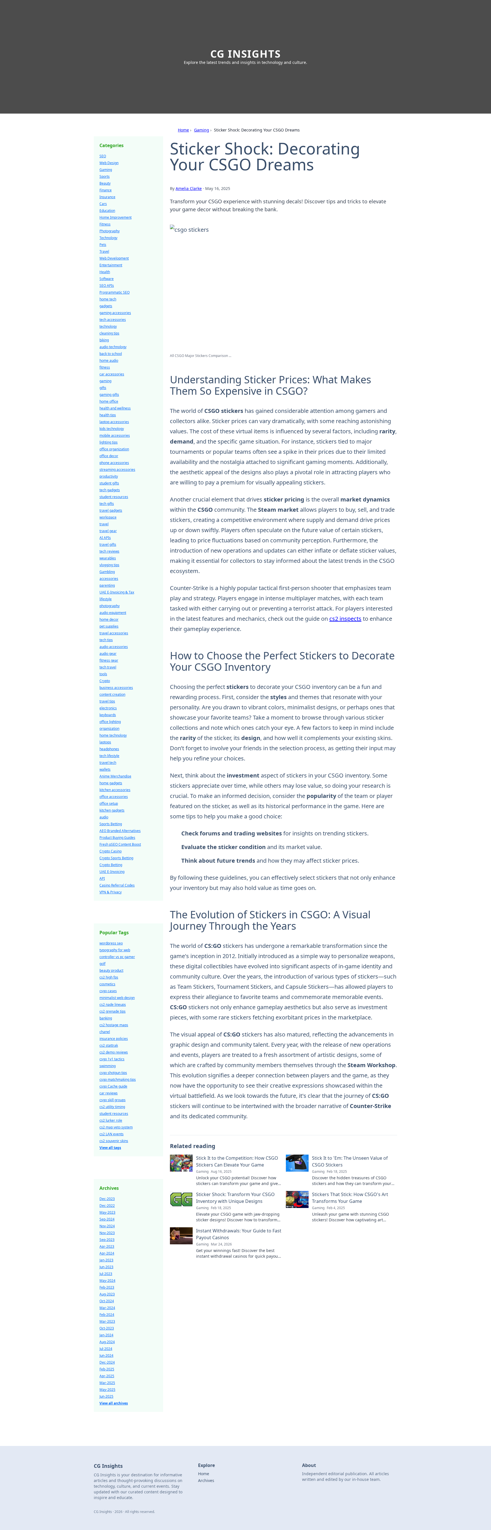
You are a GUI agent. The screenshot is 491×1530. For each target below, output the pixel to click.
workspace (107, 517)
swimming (107, 1065)
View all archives (113, 1403)
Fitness (105, 224)
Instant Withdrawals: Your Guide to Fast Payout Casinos (238, 1234)
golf (102, 963)
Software (106, 278)
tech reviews (109, 551)
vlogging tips (109, 565)
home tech (107, 299)
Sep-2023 (107, 1239)
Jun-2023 (106, 1266)
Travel (104, 251)
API (102, 878)
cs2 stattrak (108, 1045)
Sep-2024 (107, 1219)
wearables (107, 558)
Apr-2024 (106, 1253)
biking (104, 340)
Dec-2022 (107, 1205)
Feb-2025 (106, 1369)
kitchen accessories (114, 789)
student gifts (109, 483)
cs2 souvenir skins (113, 1140)
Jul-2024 (105, 1348)
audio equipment (112, 612)
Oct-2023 (106, 1328)
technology (108, 326)
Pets (102, 244)
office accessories (113, 796)
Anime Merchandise (115, 776)
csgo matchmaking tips (117, 1079)
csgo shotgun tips (113, 1072)
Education (107, 210)
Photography (109, 231)
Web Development (114, 258)
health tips (107, 415)
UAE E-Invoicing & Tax (116, 592)
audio (103, 817)
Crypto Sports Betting (116, 858)
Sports (104, 176)
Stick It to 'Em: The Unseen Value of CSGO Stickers (350, 1161)
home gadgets (110, 783)
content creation (112, 694)
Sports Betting (110, 824)
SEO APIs (106, 285)
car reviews (108, 1093)
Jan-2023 (106, 1260)
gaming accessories (115, 312)
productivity (108, 476)
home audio (108, 360)
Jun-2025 (106, 1396)
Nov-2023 (107, 1232)
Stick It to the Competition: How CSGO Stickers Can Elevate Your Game (237, 1161)
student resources (113, 496)
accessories (108, 578)
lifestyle (105, 599)
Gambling (107, 571)
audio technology (112, 346)
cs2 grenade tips (112, 1011)
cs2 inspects (345, 618)
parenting (107, 585)
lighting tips (108, 442)
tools (103, 674)
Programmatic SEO (114, 292)
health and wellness (115, 408)
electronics (108, 708)
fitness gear (108, 660)
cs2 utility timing (112, 1106)
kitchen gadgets (111, 810)
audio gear (107, 653)
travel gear (108, 530)
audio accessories (113, 646)
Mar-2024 (107, 1307)
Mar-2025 (107, 1382)
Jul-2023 (105, 1273)
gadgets (105, 306)
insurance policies (113, 1038)
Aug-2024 (107, 1341)
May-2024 (107, 1280)
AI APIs (105, 537)
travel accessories (113, 633)
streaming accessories (117, 469)
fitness (104, 367)
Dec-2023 (107, 1198)
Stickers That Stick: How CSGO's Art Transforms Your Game (350, 1197)
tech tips (106, 640)
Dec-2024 (107, 1362)
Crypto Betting (110, 864)
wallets (105, 769)
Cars (103, 203)
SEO (102, 156)
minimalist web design (117, 997)
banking (105, 1018)
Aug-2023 (107, 1294)
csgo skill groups (112, 1100)
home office (108, 401)
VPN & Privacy (110, 892)
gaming (105, 381)
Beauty (105, 183)
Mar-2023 (107, 1321)
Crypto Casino (110, 851)
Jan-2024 (106, 1335)
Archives (206, 1480)
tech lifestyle (109, 755)
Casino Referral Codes (117, 885)
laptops (105, 742)
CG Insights (245, 54)
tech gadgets (109, 490)
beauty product (111, 970)
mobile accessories (114, 435)
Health (104, 271)
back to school (110, 353)
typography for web (114, 950)
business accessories (116, 687)
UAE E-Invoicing (111, 871)
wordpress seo (111, 943)
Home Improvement (115, 217)
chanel (104, 1031)
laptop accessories (114, 421)
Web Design (108, 162)
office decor (108, 455)
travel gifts (107, 544)
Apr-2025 (106, 1376)
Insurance (107, 197)
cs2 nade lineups (112, 1004)
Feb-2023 (106, 1287)
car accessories (111, 374)
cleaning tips (109, 333)
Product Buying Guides (117, 837)
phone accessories (114, 462)
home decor (108, 619)
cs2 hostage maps (113, 1025)
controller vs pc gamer (117, 956)
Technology (108, 237)
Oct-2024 (106, 1301)
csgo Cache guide (113, 1086)
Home (183, 130)
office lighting (110, 721)
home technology (113, 735)
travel (104, 524)
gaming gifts (109, 394)
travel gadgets (110, 510)
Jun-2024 (106, 1355)
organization (109, 728)
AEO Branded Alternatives (120, 830)
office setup (108, 803)
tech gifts (106, 503)
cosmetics (107, 984)
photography (109, 605)
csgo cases (108, 990)
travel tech (107, 762)
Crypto (104, 680)
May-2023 (107, 1212)
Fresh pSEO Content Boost (120, 844)
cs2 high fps (108, 977)
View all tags (110, 1147)
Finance (105, 190)
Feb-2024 (106, 1314)
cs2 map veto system (116, 1127)
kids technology (111, 428)
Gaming (201, 130)
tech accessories (112, 319)
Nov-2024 (107, 1226)
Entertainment (110, 265)
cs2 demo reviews (113, 1052)
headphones (109, 749)
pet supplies (108, 626)
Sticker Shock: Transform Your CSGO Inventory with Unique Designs (235, 1197)
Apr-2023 (106, 1246)
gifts (102, 387)
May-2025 (107, 1389)
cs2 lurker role (110, 1120)
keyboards (107, 714)
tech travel (107, 667)
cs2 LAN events (111, 1134)
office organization (114, 449)
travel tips (107, 701)
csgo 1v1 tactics (111, 1059)
